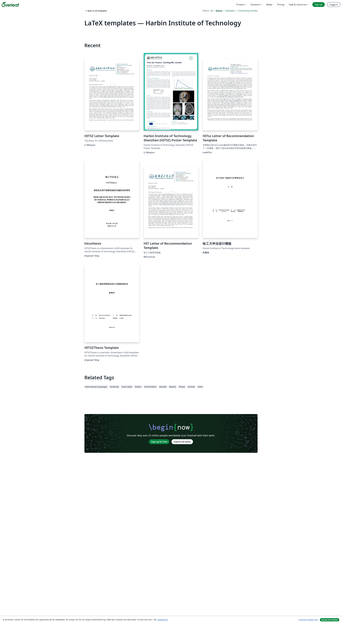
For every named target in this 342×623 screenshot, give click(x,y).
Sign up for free (159, 441)
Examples (230, 10)
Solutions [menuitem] (255, 4)
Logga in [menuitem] (333, 4)
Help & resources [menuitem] (297, 4)
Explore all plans (182, 441)
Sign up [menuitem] (318, 4)
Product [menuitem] (240, 4)
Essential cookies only (308, 619)
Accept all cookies (329, 619)
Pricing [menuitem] (280, 4)
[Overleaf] (10, 4)
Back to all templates (96, 10)
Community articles (248, 10)
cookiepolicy (162, 619)
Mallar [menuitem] (269, 4)
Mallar (219, 10)
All (211, 10)
